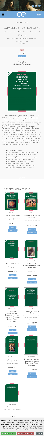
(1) (41, 14)
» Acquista (22, 56)
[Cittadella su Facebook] (32, 5)
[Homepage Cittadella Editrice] (21, 14)
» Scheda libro (12, 230)
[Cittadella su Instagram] (39, 5)
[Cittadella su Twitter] (36, 5)
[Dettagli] (15, 208)
